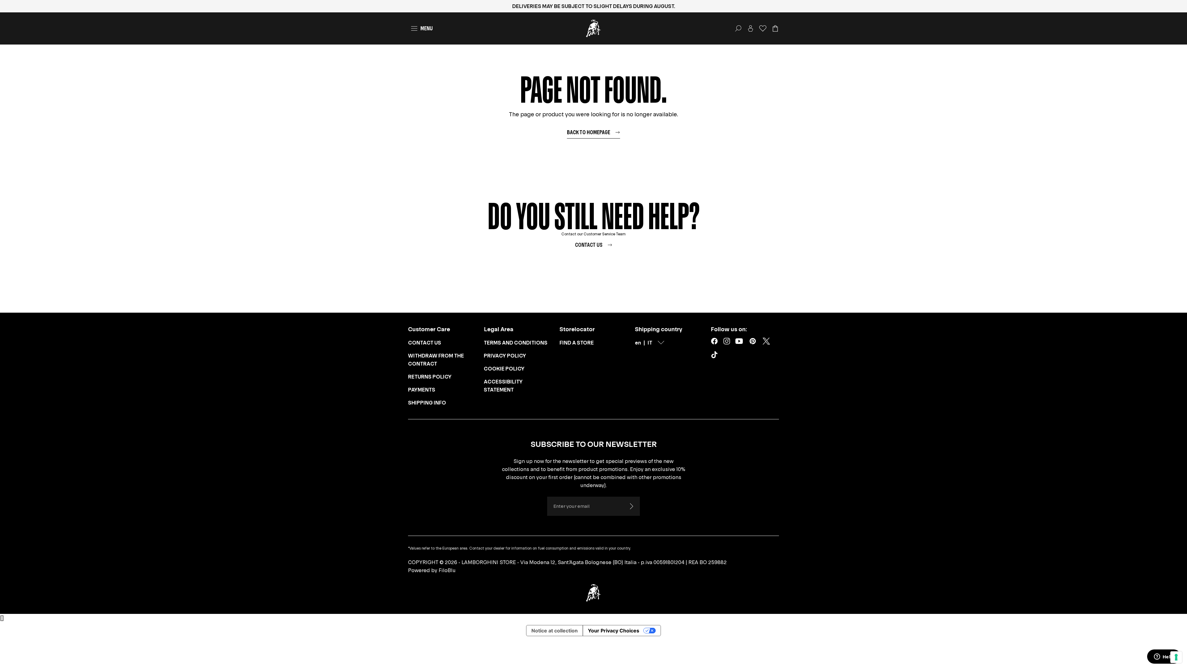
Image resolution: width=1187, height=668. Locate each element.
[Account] (750, 28)
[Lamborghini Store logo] (593, 28)
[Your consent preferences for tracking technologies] (1176, 657)
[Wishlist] (763, 28)
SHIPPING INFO (427, 402)
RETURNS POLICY (430, 376)
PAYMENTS (421, 389)
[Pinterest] (753, 341)
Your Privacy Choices (613, 630)
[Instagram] (726, 341)
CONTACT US (424, 342)
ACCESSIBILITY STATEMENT (503, 385)
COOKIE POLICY (504, 368)
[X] (766, 341)
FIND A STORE (576, 342)
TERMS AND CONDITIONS (515, 342)
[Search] (738, 28)
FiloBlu (447, 570)
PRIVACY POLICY (505, 355)
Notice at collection (554, 630)
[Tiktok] (716, 356)
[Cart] (775, 28)
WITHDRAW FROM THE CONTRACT (436, 359)
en (638, 342)
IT (650, 342)
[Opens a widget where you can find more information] (1164, 657)
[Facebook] (714, 341)
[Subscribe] (631, 506)
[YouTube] (739, 341)
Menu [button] (426, 28)
